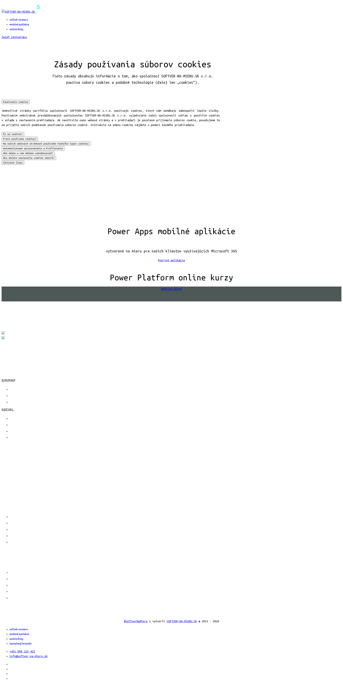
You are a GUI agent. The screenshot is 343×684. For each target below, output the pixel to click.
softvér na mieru (19, 19)
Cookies (16, 395)
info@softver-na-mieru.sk (29, 656)
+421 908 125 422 (22, 651)
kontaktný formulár (21, 643)
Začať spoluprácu (14, 37)
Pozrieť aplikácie (171, 260)
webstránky (16, 29)
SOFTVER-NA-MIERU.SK (182, 621)
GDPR (13, 389)
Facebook (17, 418)
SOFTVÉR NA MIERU (41, 516)
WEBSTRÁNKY (36, 529)
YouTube (16, 431)
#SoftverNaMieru (136, 621)
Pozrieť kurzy (171, 289)
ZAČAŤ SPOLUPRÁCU (41, 542)
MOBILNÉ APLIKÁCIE (42, 523)
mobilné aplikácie (19, 24)
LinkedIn (17, 437)
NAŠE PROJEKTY (39, 535)
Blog (13, 402)
